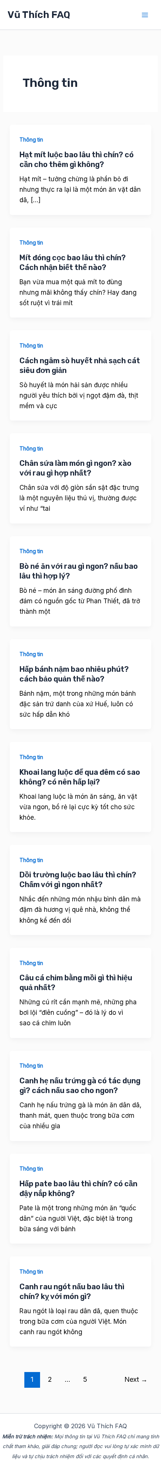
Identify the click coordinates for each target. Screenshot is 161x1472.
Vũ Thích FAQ (38, 15)
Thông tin (31, 139)
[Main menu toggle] (145, 15)
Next (136, 1379)
